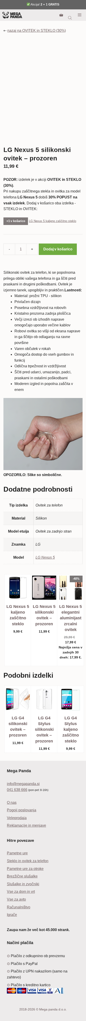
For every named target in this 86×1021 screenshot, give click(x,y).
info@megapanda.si (23, 784)
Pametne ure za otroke (25, 869)
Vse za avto (16, 899)
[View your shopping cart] (61, 15)
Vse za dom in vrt (21, 892)
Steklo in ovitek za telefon (27, 861)
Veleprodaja (17, 818)
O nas (12, 802)
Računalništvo (18, 907)
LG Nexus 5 (45, 557)
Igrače (12, 915)
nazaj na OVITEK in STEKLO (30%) (36, 30)
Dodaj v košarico (57, 249)
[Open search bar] (70, 18)
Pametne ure (17, 853)
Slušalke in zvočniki (23, 884)
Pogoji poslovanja (21, 810)
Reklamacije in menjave (26, 825)
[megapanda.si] (12, 15)
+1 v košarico (15, 221)
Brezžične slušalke (22, 876)
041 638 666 (17, 790)
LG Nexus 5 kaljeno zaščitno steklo (52, 221)
